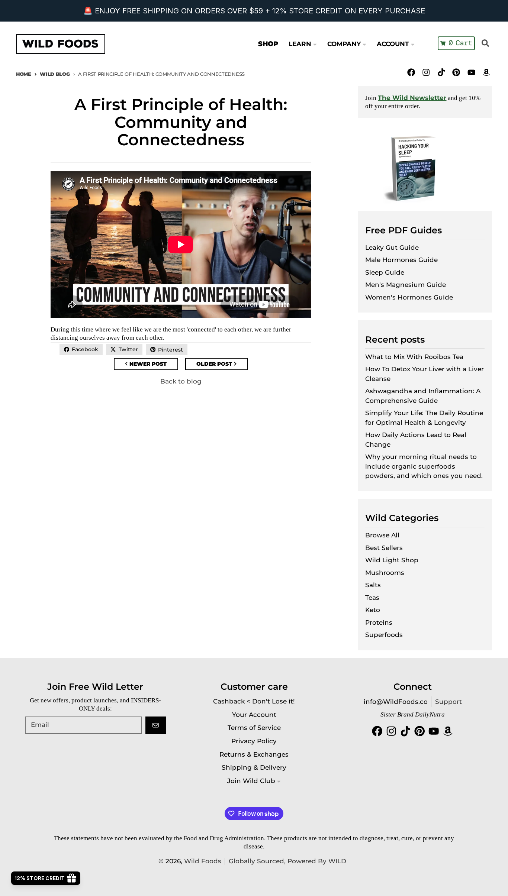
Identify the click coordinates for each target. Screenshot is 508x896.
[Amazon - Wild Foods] (486, 72)
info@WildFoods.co (396, 701)
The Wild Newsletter (412, 97)
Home (23, 74)
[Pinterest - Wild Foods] (456, 72)
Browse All (382, 535)
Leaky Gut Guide (392, 247)
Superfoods (384, 634)
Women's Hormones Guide (409, 297)
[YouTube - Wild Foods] (471, 72)
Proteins (378, 622)
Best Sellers (384, 547)
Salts (373, 585)
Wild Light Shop (391, 560)
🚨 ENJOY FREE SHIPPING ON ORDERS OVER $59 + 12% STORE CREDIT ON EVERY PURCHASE (254, 10)
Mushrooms (384, 572)
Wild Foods (202, 861)
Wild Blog (55, 74)
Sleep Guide (384, 272)
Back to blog (181, 381)
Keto (372, 610)
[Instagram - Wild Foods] (426, 72)
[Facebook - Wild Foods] (411, 72)
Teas (372, 597)
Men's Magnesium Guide (405, 284)
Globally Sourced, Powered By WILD (287, 861)
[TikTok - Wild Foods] (441, 72)
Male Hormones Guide (401, 259)
